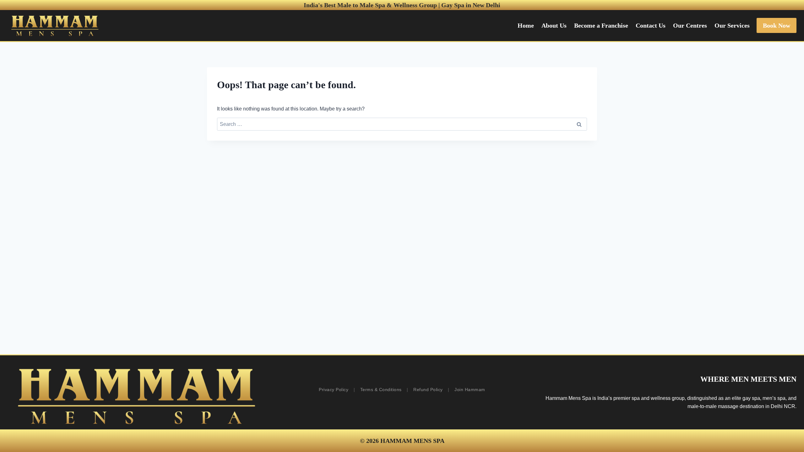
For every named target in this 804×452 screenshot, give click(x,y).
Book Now (776, 25)
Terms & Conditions (381, 389)
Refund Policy (428, 389)
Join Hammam (469, 389)
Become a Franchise (601, 25)
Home (526, 25)
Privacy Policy (333, 389)
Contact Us (650, 25)
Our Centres (690, 25)
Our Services (732, 25)
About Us (554, 25)
